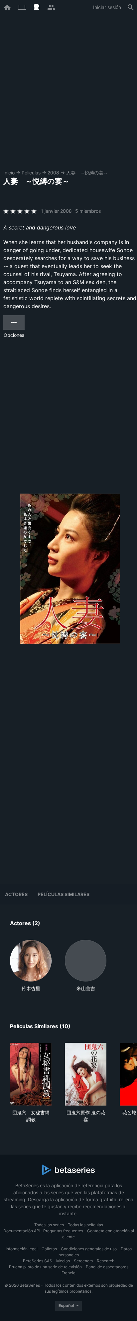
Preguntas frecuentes (63, 1230)
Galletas (49, 1248)
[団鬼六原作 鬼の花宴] (85, 1074)
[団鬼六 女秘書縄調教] (31, 1074)
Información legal (22, 1248)
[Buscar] (130, 7)
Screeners (83, 1260)
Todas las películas (85, 1224)
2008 (53, 172)
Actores (16, 894)
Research (105, 1260)
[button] (31, 966)
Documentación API (21, 1230)
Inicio (9, 172)
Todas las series (49, 1224)
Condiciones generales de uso (89, 1248)
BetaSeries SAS (37, 1260)
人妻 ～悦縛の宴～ (87, 172)
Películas (31, 172)
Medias (63, 1260)
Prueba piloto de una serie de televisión (45, 1266)
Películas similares (63, 894)
